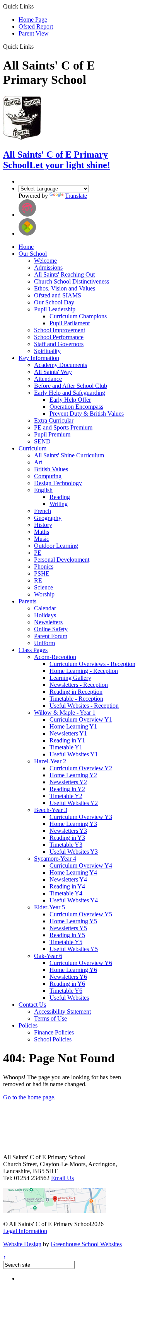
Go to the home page (28, 1097)
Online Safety (51, 629)
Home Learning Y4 (73, 872)
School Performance (59, 337)
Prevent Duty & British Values (86, 413)
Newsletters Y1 (68, 733)
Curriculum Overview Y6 (80, 963)
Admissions (48, 267)
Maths (41, 531)
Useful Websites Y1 (73, 754)
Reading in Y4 (67, 886)
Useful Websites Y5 (73, 949)
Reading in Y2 (67, 789)
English (43, 490)
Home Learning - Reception (83, 671)
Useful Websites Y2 (73, 803)
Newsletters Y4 (68, 879)
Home (26, 246)
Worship (44, 594)
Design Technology (58, 483)
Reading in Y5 (67, 935)
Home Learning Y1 (73, 726)
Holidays (45, 615)
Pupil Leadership (54, 309)
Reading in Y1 (67, 740)
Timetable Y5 (65, 942)
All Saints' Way (53, 372)
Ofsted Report (36, 26)
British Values (51, 469)
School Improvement (59, 330)
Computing (47, 476)
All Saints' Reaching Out (64, 274)
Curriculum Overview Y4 (80, 865)
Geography (47, 518)
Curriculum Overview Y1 (80, 719)
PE (37, 552)
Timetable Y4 (65, 893)
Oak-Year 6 (48, 956)
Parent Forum (50, 636)
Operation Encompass (76, 406)
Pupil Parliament (69, 323)
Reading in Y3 (67, 837)
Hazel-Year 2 (50, 761)
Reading (59, 497)
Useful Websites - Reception (84, 705)
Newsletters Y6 (68, 976)
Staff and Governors (59, 344)
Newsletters (48, 622)
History (43, 524)
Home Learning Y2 (73, 775)
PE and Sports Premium (63, 427)
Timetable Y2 (65, 796)
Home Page (33, 19)
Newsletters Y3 (68, 830)
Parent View (34, 33)
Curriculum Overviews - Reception (92, 664)
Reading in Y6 (67, 983)
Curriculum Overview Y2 (80, 768)
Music (41, 538)
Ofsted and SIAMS (57, 295)
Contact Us (32, 1004)
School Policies (53, 1039)
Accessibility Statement (62, 1011)
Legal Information (25, 1231)
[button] (36, 46)
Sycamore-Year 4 (55, 858)
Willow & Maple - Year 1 (65, 712)
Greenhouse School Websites (86, 1244)
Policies (28, 1025)
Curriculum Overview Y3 (80, 817)
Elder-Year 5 (49, 907)
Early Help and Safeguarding (69, 392)
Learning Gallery (70, 677)
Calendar (45, 608)
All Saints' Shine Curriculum (69, 455)
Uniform (44, 643)
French (42, 511)
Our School (33, 253)
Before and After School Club (70, 385)
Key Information (39, 358)
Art (38, 462)
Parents (27, 601)
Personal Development (61, 559)
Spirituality (47, 351)
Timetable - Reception (76, 698)
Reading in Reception (75, 691)
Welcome (45, 260)
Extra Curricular (53, 420)
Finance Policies (54, 1032)
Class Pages (33, 650)
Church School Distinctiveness (71, 281)
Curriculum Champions (78, 316)
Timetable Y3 (65, 844)
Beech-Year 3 (50, 810)
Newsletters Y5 (68, 928)
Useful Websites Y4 (73, 900)
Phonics (43, 566)
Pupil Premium (52, 434)
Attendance (48, 378)
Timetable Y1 (65, 747)
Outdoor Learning (56, 545)
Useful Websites (69, 997)
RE (38, 580)
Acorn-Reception (55, 657)
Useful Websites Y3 (73, 851)
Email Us (62, 1178)
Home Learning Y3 (73, 823)
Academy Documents (60, 365)
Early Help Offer (70, 399)
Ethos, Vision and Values (64, 288)
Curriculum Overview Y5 (80, 914)
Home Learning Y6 (73, 970)
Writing (58, 504)
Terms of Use (50, 1018)
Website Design (22, 1244)
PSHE (41, 573)
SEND (42, 441)
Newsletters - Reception (78, 684)
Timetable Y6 (65, 990)
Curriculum (32, 448)
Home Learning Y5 (73, 921)
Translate (76, 195)
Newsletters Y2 (68, 782)
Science (43, 587)
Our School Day (54, 302)
